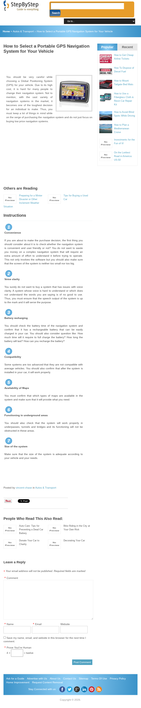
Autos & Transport (23, 31)
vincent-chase (24, 487)
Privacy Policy (118, 678)
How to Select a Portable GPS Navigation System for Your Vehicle (75, 31)
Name (10, 624)
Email (38, 624)
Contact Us (69, 678)
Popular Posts (107, 50)
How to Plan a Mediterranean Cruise (121, 128)
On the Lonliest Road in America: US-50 (123, 156)
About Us (55, 678)
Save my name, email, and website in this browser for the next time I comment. (44, 639)
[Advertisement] (70, 63)
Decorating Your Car (74, 540)
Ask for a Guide (15, 678)
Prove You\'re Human (19, 647)
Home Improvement (17, 682)
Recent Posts (127, 50)
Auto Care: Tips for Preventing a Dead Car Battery (31, 529)
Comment (12, 578)
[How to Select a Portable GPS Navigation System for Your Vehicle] (74, 93)
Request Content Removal (47, 682)
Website (65, 624)
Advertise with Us (37, 678)
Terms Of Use (99, 678)
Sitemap (83, 678)
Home (6, 31)
